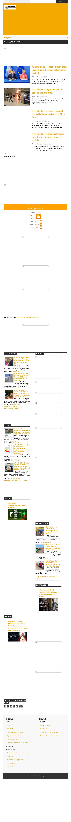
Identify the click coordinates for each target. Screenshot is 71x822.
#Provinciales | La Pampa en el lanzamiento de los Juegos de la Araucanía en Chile (53, 530)
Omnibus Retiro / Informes (48, 729)
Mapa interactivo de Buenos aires (17, 753)
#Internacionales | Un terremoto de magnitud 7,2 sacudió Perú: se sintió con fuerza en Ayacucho (21, 377)
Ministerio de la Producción (15, 732)
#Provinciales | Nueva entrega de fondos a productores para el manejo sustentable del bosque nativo (22, 466)
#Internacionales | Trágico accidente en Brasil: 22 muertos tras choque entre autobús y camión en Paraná (22, 393)
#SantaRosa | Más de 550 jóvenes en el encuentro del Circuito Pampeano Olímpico (53, 563)
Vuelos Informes (45, 725)
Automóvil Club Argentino (15, 760)
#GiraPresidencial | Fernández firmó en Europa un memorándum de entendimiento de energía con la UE (49, 69)
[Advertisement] (35, 23)
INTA (8, 725)
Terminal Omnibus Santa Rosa (49, 736)
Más (19, 371)
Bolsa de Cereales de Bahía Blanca (18, 742)
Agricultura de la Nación (14, 736)
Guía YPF (10, 756)
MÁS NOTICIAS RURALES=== (17, 480)
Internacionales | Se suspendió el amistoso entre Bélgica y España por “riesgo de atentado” (48, 137)
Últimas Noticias (12, 42)
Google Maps (11, 763)
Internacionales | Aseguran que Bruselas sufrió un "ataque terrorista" (47, 91)
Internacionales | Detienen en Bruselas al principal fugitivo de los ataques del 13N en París (48, 114)
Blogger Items (45, 776)
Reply (34, 76)
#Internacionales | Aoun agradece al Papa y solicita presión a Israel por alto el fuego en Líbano (22, 361)
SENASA (10, 729)
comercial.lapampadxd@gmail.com (28, 317)
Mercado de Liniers (13, 739)
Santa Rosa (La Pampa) (35, 205)
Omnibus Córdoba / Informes (49, 732)
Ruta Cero (10, 767)
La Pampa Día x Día (35, 776)
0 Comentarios (14, 371)
